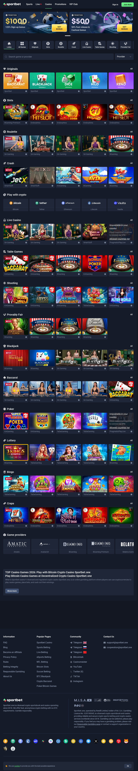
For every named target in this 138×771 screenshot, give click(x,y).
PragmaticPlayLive (117, 242)
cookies (17, 766)
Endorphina (35, 123)
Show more (12, 591)
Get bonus (59, 28)
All (131, 69)
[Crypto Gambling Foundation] (97, 700)
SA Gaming (9, 154)
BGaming (114, 154)
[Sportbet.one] (12, 4)
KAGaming (61, 186)
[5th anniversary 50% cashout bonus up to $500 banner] (101, 22)
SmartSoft (8, 186)
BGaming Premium (12, 123)
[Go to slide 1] (67, 35)
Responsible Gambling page (88, 724)
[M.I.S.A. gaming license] (83, 700)
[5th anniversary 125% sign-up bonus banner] (35, 22)
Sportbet (8, 91)
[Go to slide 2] (71, 35)
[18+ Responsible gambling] (79, 705)
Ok (128, 766)
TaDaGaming (88, 305)
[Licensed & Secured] (107, 700)
